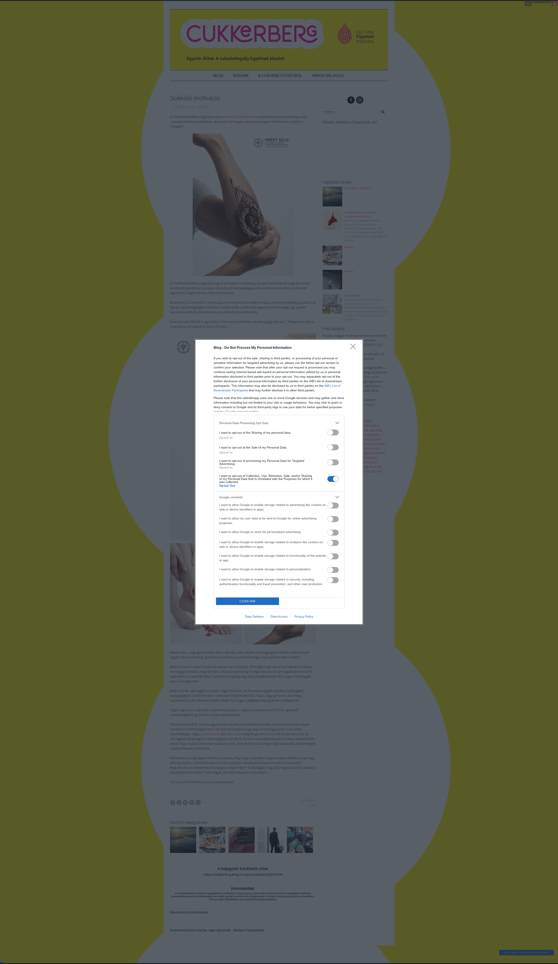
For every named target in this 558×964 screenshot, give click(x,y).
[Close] (354, 348)
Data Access (279, 616)
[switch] (333, 432)
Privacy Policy (303, 616)
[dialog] (279, 482)
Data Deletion (254, 616)
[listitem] (279, 423)
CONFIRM (248, 601)
